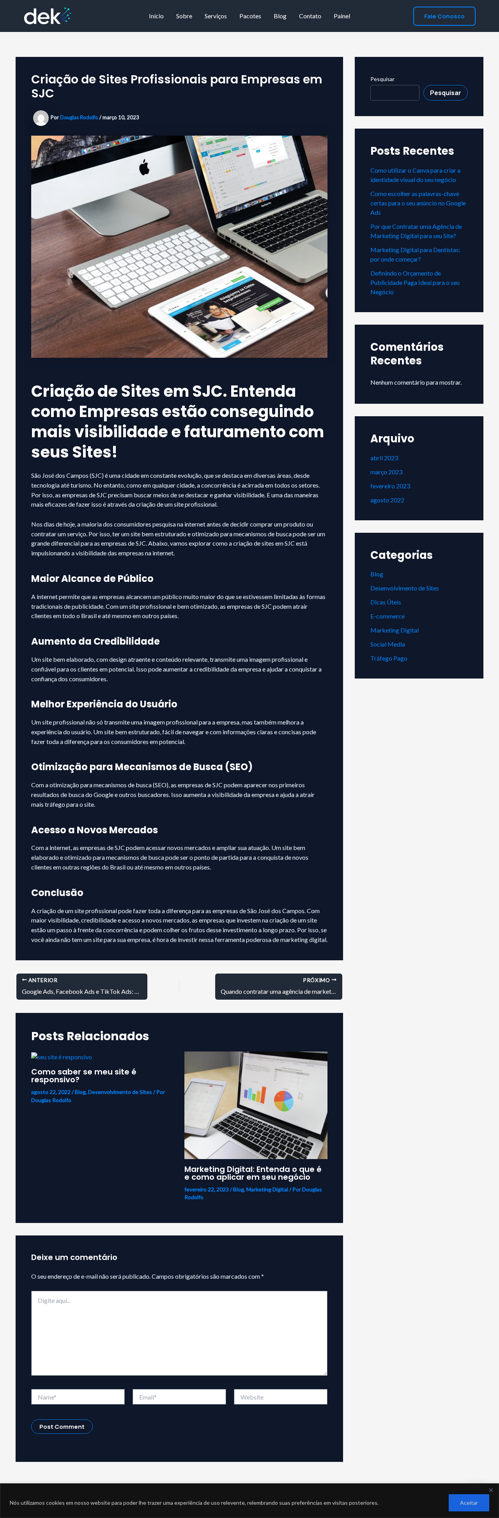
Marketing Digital (267, 1189)
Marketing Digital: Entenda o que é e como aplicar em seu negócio (253, 1173)
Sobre (184, 15)
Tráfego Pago (388, 658)
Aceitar (469, 1502)
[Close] (490, 1490)
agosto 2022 (387, 500)
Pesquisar (382, 79)
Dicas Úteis (385, 602)
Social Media (387, 644)
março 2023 (386, 471)
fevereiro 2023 (390, 486)
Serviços (216, 15)
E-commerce (387, 616)
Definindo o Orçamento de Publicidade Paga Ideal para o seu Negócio (415, 282)
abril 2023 (384, 457)
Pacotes (250, 15)
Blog (280, 15)
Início (156, 15)
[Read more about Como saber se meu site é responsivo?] (61, 1056)
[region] (249, 1500)
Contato (310, 15)
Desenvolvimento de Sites (120, 1092)
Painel (342, 15)
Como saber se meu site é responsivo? (83, 1075)
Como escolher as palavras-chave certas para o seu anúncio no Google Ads (418, 203)
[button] (444, 16)
